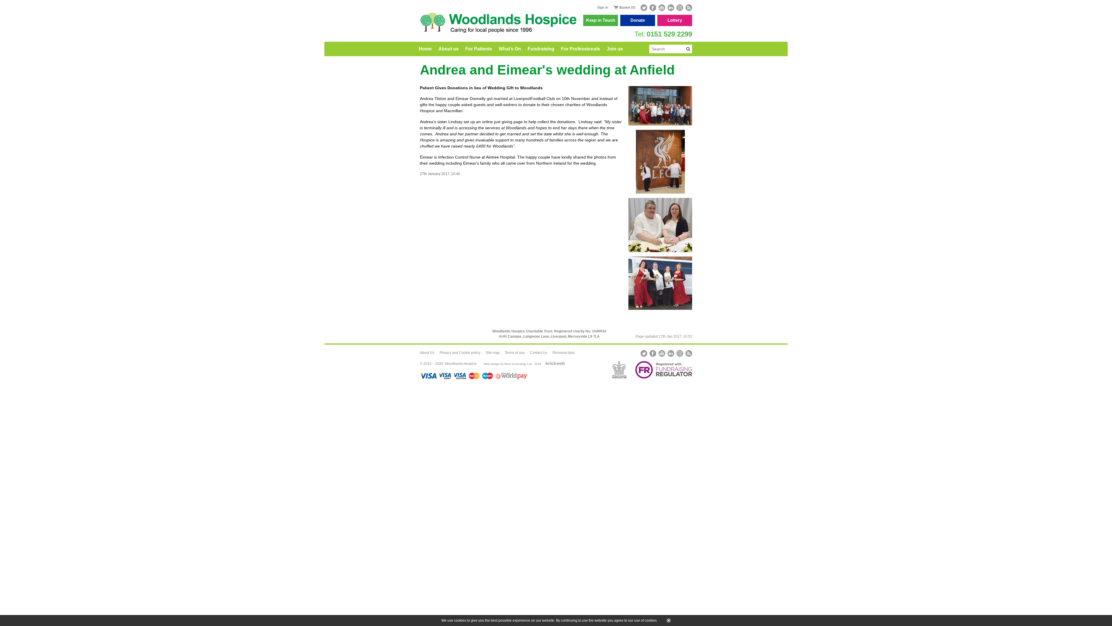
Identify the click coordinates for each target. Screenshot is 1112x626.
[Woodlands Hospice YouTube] (661, 7)
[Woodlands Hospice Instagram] (679, 7)
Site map (493, 353)
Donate (637, 20)
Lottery (674, 20)
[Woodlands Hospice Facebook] (652, 7)
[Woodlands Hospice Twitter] (644, 7)
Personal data (564, 353)
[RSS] (688, 7)
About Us (427, 353)
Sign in (602, 8)
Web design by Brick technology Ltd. (508, 363)
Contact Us (538, 353)
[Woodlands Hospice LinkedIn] (670, 7)
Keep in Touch (600, 20)
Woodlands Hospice (461, 364)
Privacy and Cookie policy (460, 353)
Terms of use (515, 353)
